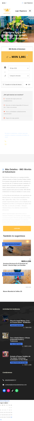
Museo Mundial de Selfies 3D (12, 291)
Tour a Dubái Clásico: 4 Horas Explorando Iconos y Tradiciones (20, 339)
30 (11, 417)
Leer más (17, 228)
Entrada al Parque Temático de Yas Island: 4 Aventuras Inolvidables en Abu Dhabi (20, 358)
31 (1, 419)
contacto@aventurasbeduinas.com (16, 384)
